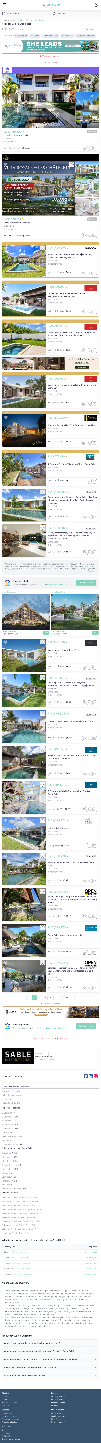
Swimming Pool (50, 35)
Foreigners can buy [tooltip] (11, 1144)
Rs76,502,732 (57, 963)
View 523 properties (22, 1269)
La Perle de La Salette (58, 828)
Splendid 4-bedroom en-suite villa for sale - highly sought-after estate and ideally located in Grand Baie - (71, 971)
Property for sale (58, 1396)
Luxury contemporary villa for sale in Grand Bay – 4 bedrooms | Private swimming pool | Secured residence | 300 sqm (71, 535)
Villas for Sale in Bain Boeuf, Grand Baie (20, 1229)
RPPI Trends (56, 1419)
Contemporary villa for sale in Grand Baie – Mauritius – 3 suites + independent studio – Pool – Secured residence (72, 500)
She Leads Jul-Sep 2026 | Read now (50, 1038)
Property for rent (58, 1399)
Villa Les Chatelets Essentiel (17, 222)
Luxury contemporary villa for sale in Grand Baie (70, 721)
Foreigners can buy (85, 35)
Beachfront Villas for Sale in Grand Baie (20, 1201)
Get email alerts (50, 62)
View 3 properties (21, 1252)
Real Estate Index (58, 1416)
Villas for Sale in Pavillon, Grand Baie (19, 1205)
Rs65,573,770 (57, 248)
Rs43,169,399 (13, 131)
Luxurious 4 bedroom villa (16, 135)
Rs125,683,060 (58, 713)
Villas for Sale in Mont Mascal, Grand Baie (21, 1209)
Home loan (7, 1099)
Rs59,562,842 (57, 891)
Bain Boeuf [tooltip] (7, 1177)
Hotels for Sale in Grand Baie (15, 1233)
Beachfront (67, 35)
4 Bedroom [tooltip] (7, 1120)
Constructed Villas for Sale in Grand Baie (21, 1221)
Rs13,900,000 (57, 287)
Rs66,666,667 (57, 492)
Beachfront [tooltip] (7, 1140)
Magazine (6, 1433)
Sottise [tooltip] (5, 1173)
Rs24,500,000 (57, 417)
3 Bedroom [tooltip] (7, 1117)
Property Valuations (11, 1103)
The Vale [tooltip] (6, 1184)
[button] (5, 101)
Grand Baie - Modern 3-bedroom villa (65, 935)
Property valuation (9, 1422)
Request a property (59, 1402)
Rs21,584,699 (57, 784)
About (4, 1396)
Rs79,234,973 (57, 820)
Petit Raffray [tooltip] (8, 1169)
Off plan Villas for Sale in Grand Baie (19, 1225)
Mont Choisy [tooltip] (8, 1157)
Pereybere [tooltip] (7, 1153)
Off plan (35, 35)
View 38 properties (21, 1258)
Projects (54, 1405)
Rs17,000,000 (57, 642)
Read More (92, 571)
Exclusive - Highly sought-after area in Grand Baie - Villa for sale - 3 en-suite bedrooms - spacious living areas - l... (72, 899)
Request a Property (11, 1091)
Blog (3, 1430)
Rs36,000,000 (57, 527)
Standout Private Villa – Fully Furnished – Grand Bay (72, 425)
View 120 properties (23, 1274)
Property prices (57, 1413)
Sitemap (5, 1405)
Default (89, 29)
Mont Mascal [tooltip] (8, 1161)
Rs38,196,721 (13, 219)
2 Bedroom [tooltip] (7, 1113)
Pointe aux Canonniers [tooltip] (12, 1188)
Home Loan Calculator (11, 1416)
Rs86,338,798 (57, 856)
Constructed (21, 35)
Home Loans (7, 1413)
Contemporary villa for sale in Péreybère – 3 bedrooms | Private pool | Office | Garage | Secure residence (71, 685)
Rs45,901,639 (57, 677)
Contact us (6, 1399)
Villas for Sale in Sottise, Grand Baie (18, 1217)
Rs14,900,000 (57, 378)
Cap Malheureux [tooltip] (10, 1165)
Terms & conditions (9, 1402)
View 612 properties (22, 1263)
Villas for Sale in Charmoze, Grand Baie (20, 1213)
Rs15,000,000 (57, 326)
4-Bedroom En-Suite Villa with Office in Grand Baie (71, 464)
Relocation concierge (11, 1095)
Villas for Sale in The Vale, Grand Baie (19, 1197)
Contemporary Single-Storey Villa (63, 650)
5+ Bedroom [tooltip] (8, 1124)
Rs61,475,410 (57, 456)
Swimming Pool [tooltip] (9, 1136)
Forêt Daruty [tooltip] (8, 1181)
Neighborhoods (8, 1436)
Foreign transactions (59, 1422)
